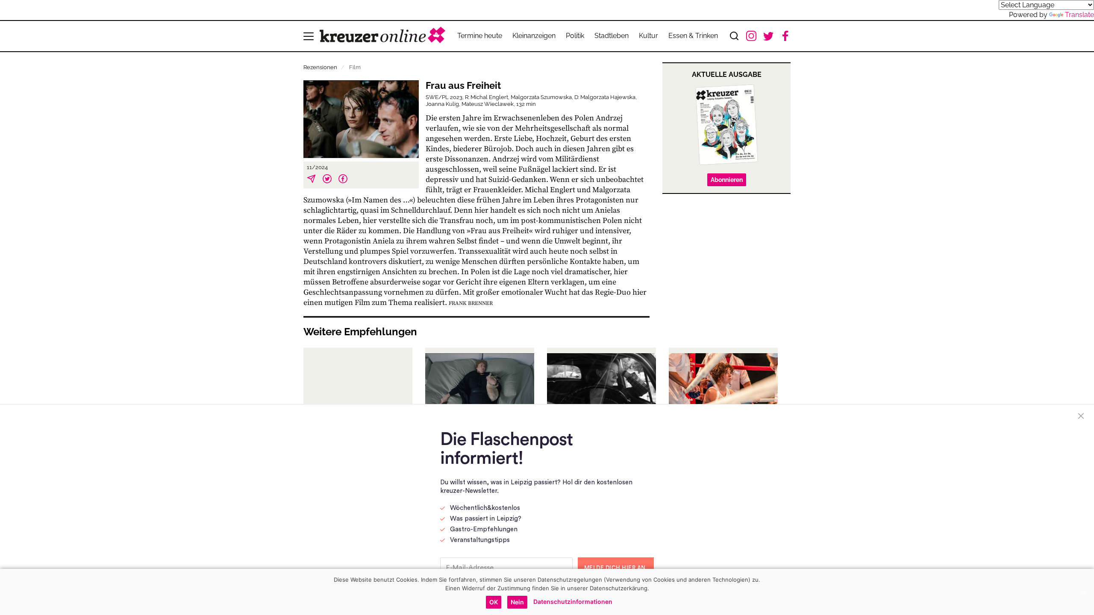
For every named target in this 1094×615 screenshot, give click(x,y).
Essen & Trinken (693, 36)
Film (355, 67)
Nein (517, 602)
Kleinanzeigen (534, 36)
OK (493, 602)
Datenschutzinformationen (572, 601)
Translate (1079, 15)
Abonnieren (727, 179)
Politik (575, 36)
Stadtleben (611, 36)
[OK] (1083, 592)
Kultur (648, 36)
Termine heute (479, 36)
